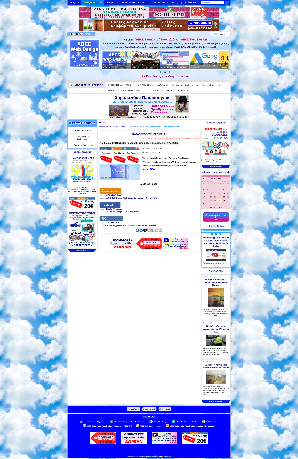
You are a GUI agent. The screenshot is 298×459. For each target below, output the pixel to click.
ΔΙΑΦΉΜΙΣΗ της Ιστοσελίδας (153, 85)
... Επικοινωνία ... (149, 416)
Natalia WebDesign (159, 422)
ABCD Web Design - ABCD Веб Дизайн (128, 422)
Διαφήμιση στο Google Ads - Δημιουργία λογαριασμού (125, 66)
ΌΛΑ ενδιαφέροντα (215, 401)
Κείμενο (113, 90)
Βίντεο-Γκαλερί (128, 3)
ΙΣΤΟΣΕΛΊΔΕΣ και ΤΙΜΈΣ (121, 85)
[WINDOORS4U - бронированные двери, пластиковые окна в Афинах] (149, 25)
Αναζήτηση (177, 3)
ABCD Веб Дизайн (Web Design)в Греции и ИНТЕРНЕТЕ (109, 426)
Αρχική (76, 3)
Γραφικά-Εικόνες (211, 85)
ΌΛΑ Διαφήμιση (81, 250)
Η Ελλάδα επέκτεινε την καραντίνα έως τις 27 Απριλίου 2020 (216, 329)
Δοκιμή (158, 90)
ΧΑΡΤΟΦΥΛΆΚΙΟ (82, 123)
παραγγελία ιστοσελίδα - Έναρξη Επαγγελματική (210, 66)
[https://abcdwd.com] (84, 53)
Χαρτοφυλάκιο (112, 3)
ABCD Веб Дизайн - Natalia (186, 422)
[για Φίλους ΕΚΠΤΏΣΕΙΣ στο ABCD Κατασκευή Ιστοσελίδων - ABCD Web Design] (119, 163)
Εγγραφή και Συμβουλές (185, 85)
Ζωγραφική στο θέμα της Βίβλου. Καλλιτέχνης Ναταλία (216, 366)
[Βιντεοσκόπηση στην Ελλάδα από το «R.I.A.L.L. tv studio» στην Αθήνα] (82, 229)
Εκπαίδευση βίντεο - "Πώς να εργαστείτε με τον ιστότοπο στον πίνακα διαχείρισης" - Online (216, 242)
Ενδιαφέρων (143, 3)
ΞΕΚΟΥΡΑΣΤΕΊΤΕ (161, 3)
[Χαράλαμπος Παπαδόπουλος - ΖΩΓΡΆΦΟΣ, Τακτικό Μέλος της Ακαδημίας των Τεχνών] (149, 106)
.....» (226, 317)
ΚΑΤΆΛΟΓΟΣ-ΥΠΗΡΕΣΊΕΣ (87, 85)
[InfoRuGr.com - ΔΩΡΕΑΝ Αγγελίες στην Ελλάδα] (215, 141)
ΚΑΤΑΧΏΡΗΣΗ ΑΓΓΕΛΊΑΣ (217, 215)
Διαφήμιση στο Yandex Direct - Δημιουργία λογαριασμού (155, 66)
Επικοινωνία (190, 3)
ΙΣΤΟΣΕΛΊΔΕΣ (83, 130)
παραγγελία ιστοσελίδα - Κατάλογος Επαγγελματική (182, 66)
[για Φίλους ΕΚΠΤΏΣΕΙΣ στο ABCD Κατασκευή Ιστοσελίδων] (82, 203)
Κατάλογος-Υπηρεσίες (92, 3)
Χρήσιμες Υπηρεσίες (176, 90)
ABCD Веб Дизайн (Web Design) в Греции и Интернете (192, 426)
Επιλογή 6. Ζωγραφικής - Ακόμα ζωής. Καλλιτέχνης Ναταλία (216, 282)
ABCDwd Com (210, 422)
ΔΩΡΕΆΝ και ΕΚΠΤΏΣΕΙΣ (135, 90)
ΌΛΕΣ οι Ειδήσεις (148, 409)
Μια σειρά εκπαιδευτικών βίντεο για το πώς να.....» (216, 264)
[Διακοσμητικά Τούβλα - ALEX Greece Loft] (149, 12)
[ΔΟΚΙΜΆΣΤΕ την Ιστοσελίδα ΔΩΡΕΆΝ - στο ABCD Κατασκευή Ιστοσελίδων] (122, 243)
